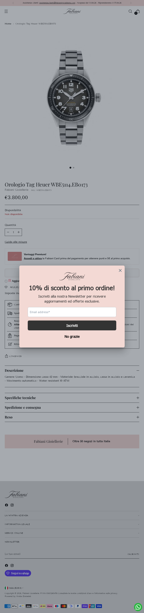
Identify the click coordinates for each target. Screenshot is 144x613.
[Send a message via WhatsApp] (138, 607)
